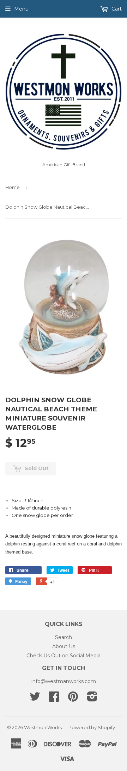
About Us (63, 646)
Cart (116, 9)
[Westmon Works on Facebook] (54, 699)
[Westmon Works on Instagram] (92, 699)
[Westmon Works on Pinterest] (73, 699)
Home (12, 187)
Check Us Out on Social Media (63, 655)
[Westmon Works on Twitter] (35, 699)
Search (63, 637)
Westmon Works (43, 727)
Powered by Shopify (91, 727)
